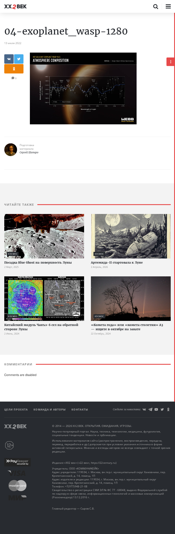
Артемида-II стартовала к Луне (117, 262)
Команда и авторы (50, 409)
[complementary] (174, 273)
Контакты (79, 409)
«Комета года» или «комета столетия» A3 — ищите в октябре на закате (127, 327)
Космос (12, 254)
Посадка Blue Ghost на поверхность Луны (38, 262)
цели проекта (16, 409)
